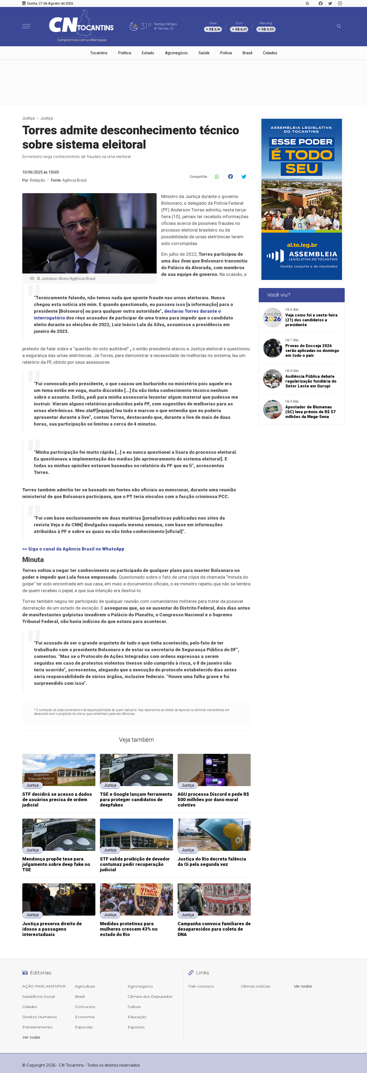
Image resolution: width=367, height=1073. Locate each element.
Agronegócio (176, 53)
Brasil (247, 53)
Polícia (226, 53)
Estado (148, 53)
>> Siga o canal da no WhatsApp (73, 549)
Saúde (204, 53)
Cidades (270, 53)
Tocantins (98, 53)
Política (124, 53)
